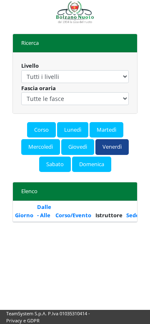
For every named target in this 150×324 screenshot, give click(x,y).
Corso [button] (41, 129)
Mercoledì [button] (40, 146)
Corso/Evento (73, 215)
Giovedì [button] (77, 146)
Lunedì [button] (72, 129)
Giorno (24, 215)
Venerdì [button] (112, 146)
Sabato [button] (55, 164)
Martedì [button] (106, 129)
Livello (30, 65)
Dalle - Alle (44, 211)
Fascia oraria (38, 88)
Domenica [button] (91, 164)
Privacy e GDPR (23, 320)
